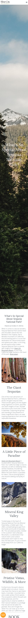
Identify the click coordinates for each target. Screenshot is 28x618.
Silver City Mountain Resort (11, 349)
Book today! (14, 354)
